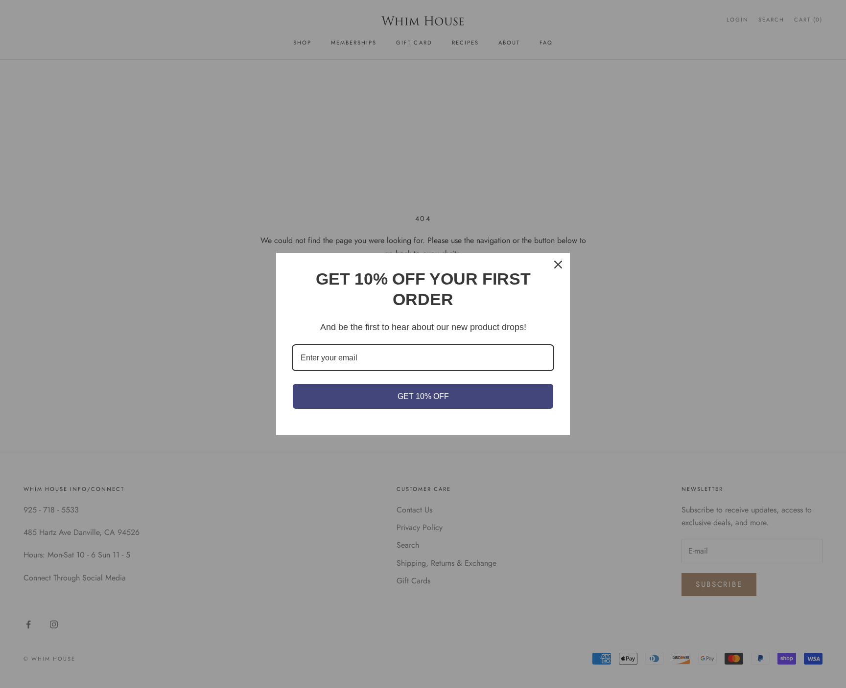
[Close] (558, 264)
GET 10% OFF (423, 396)
